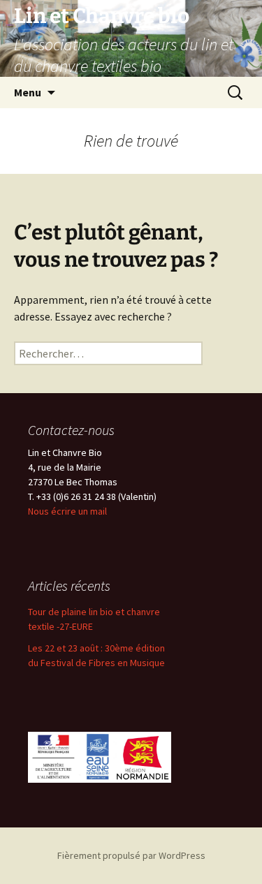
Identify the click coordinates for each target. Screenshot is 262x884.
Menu (27, 92)
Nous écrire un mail (67, 511)
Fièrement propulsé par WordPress (131, 855)
